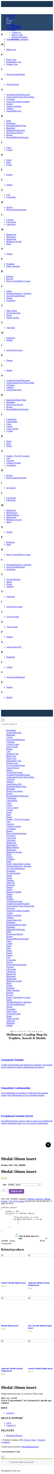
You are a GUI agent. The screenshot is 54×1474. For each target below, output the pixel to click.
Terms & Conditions (20, 39)
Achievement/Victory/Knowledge (20, 97)
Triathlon (10, 586)
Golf (8, 195)
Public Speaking (13, 266)
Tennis (9, 315)
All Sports (10, 99)
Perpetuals (10, 25)
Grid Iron (10, 460)
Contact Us (16, 32)
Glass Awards (12, 627)
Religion (9, 276)
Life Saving (11, 222)
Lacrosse (10, 220)
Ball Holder (11, 15)
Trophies (10, 29)
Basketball (10, 128)
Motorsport (10, 237)
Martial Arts (11, 234)
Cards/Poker (11, 419)
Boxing (9, 135)
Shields (9, 370)
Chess (8, 147)
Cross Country (12, 429)
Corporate (10, 18)
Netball (9, 254)
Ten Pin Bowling (13, 313)
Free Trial (10, 46)
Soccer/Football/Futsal (15, 74)
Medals (9, 22)
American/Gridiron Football (17, 101)
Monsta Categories (35, 1199)
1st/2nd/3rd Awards (14, 350)
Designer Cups (12, 39)
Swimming (10, 300)
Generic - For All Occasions (17, 456)
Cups (8, 20)
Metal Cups (11, 49)
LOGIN (9, 42)
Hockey (9, 207)
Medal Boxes (11, 513)
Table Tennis (11, 311)
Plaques (9, 360)
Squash (9, 298)
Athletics (10, 109)
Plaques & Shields (13, 27)
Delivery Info (17, 35)
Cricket (9, 150)
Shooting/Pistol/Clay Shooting (18, 293)
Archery (9, 104)
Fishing (9, 185)
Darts (8, 162)
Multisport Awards (14, 241)
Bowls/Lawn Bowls (14, 133)
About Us (16, 25)
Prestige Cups (12, 64)
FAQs (14, 30)
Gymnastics (11, 197)
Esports (9, 175)
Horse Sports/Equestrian (16, 210)
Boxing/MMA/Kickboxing (17, 137)
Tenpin (9, 584)
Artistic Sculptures (13, 106)
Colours (4, 1243)
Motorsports (11, 239)
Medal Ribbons (12, 515)
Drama (9, 164)
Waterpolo (10, 338)
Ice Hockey (11, 488)
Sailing (9, 291)
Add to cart (16, 1191)
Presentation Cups (13, 62)
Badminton (10, 123)
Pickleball (10, 264)
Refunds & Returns (20, 37)
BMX (8, 121)
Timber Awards (12, 318)
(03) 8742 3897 (12, 44)
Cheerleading (11, 422)
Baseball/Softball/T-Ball (16, 126)
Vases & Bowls (12, 84)
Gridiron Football (13, 463)
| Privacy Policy (30, 1440)
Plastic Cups (11, 59)
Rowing (9, 279)
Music (8, 244)
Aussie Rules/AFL (14, 111)
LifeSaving (10, 224)
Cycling (9, 431)
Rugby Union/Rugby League (18, 281)
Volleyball (10, 328)
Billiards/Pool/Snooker (15, 130)
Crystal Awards (12, 617)
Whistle (9, 340)
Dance (9, 160)
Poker (8, 544)
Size (4, 1184)
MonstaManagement (30, 1447)
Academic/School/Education (18, 94)
